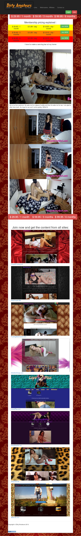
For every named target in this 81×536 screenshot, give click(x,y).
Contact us (60, 7)
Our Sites (28, 7)
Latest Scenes (17, 7)
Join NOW (65, 26)
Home (8, 7)
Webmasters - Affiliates (47, 7)
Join (74, 12)
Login (68, 12)
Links (35, 7)
